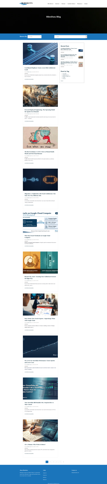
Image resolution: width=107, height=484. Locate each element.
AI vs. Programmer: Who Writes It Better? (35, 444)
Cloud (64, 73)
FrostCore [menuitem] (45, 475)
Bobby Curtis (29, 113)
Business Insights (66, 76)
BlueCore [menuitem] (44, 479)
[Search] (86, 36)
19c (64, 78)
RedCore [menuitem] (44, 477)
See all (62, 80)
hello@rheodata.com (75, 472)
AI (64, 77)
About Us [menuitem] (45, 472)
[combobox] (70, 36)
